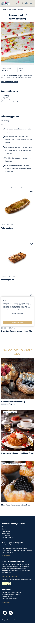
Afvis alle (17, 317)
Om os (4, 529)
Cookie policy (6, 533)
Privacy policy (6, 535)
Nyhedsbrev (6, 555)
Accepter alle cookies (17, 322)
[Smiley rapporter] (6, 583)
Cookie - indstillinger (17, 313)
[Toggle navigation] (31, 3)
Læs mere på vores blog (9, 576)
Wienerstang (5, 95)
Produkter (5, 527)
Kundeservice (6, 531)
